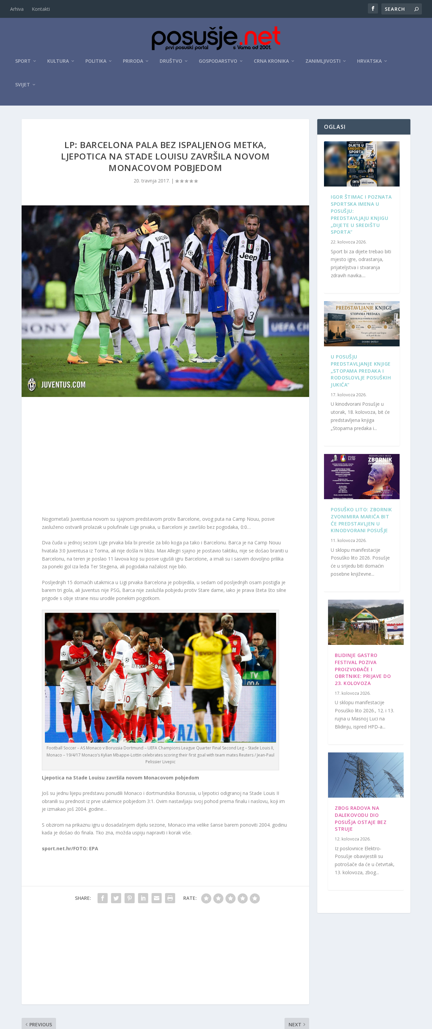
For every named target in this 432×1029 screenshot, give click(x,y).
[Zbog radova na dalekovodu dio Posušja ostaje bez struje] (366, 775)
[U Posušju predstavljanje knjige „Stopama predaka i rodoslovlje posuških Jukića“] (362, 323)
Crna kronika (271, 61)
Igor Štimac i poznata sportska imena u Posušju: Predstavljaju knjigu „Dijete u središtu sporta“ (361, 214)
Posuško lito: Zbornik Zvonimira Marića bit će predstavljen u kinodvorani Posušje (361, 520)
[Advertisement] (165, 457)
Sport (23, 61)
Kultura (58, 61)
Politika (95, 61)
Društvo (171, 61)
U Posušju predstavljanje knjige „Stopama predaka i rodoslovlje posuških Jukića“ (361, 370)
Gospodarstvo (218, 61)
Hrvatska (369, 61)
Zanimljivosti (323, 61)
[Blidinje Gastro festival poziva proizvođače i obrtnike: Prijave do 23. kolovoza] (366, 622)
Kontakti (41, 9)
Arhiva (17, 9)
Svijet (22, 85)
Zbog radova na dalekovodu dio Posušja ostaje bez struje (360, 818)
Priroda (133, 61)
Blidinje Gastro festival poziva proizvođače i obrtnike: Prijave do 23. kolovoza (363, 669)
